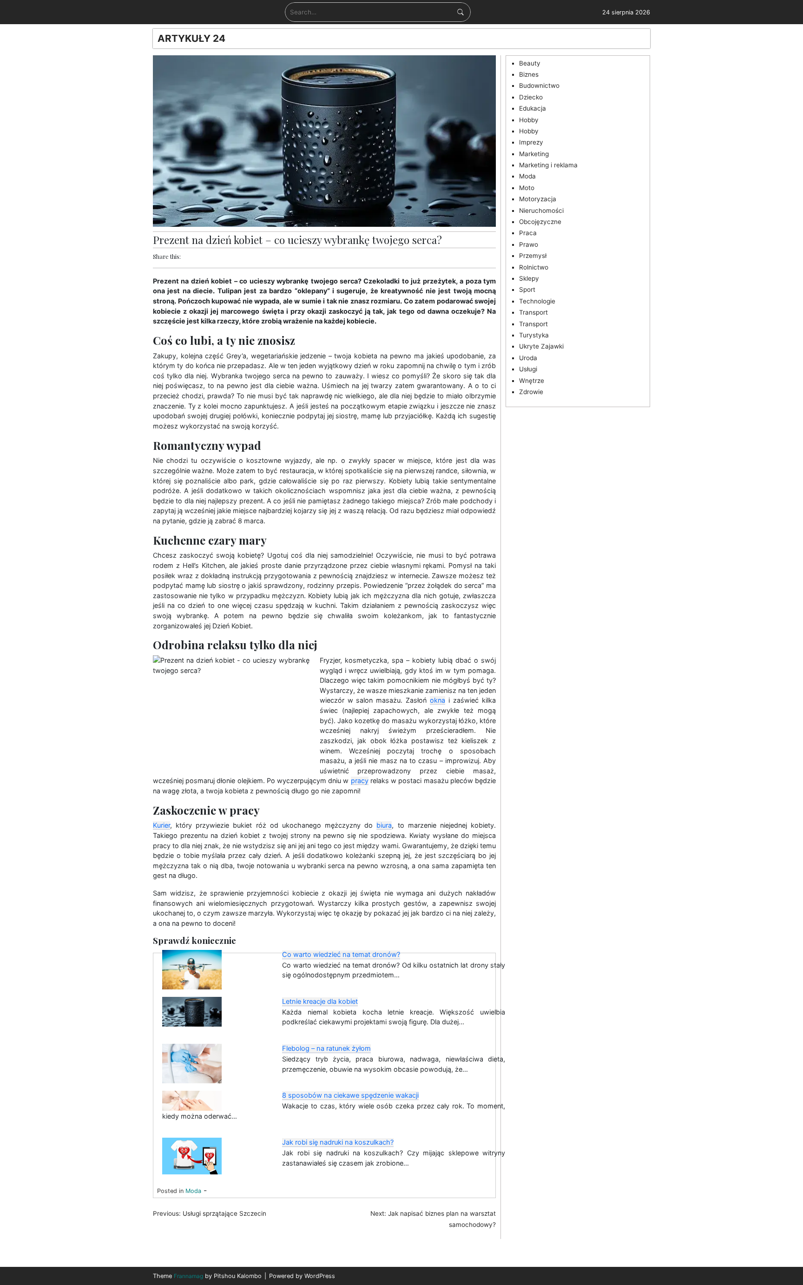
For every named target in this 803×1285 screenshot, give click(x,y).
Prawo (528, 244)
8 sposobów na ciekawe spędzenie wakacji (350, 1095)
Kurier (161, 825)
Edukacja (532, 108)
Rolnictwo (533, 267)
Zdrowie (531, 391)
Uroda (528, 358)
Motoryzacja (537, 199)
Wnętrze (531, 380)
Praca (528, 233)
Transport (533, 312)
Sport (527, 289)
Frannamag (188, 1275)
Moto (526, 187)
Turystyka (534, 335)
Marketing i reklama (548, 165)
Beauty (529, 63)
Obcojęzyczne (540, 221)
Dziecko (531, 97)
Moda (193, 1190)
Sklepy (529, 278)
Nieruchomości (541, 210)
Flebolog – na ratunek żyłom (326, 1048)
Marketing (534, 154)
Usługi (528, 369)
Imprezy (531, 142)
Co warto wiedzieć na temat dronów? (341, 954)
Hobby (529, 120)
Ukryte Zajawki (541, 346)
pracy (360, 780)
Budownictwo (539, 85)
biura (384, 825)
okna (437, 700)
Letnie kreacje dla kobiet (320, 1001)
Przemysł (532, 255)
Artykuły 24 (191, 38)
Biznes (529, 74)
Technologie (537, 301)
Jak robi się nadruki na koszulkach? (338, 1142)
